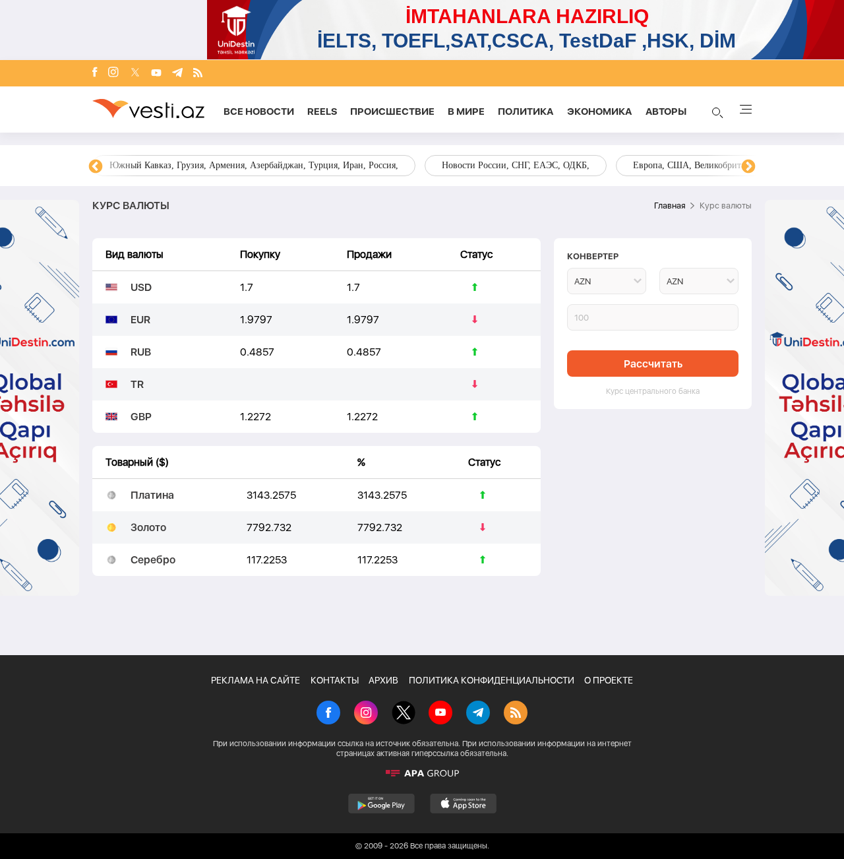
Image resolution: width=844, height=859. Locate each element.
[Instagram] (113, 73)
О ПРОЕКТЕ (608, 680)
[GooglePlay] (381, 803)
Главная (669, 205)
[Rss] (197, 73)
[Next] (748, 167)
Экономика (599, 111)
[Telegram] (177, 73)
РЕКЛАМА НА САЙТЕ (255, 680)
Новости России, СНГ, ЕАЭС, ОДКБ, (515, 165)
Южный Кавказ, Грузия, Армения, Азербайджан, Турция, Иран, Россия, (253, 165)
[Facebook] (95, 73)
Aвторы (666, 111)
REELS (322, 111)
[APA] (422, 773)
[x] (135, 73)
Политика (526, 111)
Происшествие (392, 111)
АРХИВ (383, 680)
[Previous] (96, 167)
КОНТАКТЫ (335, 680)
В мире (466, 111)
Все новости (259, 111)
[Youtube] (156, 73)
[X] (403, 714)
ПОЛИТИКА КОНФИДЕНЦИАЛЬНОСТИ (491, 680)
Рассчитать (653, 364)
